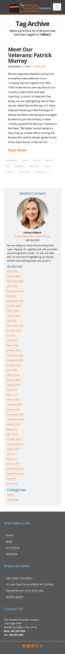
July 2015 (11, 478)
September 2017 (15, 443)
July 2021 (11, 335)
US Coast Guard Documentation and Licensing (29, 584)
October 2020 (14, 364)
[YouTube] (36, 646)
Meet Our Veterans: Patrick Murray (30, 55)
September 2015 (15, 473)
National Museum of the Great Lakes (25, 590)
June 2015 (12, 483)
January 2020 (13, 379)
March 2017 (13, 463)
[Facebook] (24, 646)
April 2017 (12, 458)
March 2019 (13, 399)
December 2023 (15, 300)
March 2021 (13, 345)
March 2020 (13, 374)
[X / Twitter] (28, 646)
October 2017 (14, 439)
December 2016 (15, 468)
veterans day (41, 172)
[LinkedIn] (32, 646)
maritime (37, 161)
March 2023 (13, 310)
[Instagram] (41, 646)
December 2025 (15, 281)
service (47, 166)
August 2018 (13, 424)
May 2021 (12, 340)
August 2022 (13, 315)
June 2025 (12, 286)
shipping (9, 172)
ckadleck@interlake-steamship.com (32, 236)
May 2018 (12, 429)
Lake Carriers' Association (19, 577)
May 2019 (12, 389)
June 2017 (12, 453)
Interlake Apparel (14, 596)
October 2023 (14, 305)
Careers (10, 535)
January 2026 (13, 276)
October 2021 (14, 330)
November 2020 (15, 360)
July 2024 (11, 295)
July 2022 (11, 320)
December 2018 (15, 414)
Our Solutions (13, 547)
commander (11, 161)
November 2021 (15, 325)
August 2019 (13, 384)
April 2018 (12, 434)
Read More (17, 150)
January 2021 (13, 350)
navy (8, 166)
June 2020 (12, 369)
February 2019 (14, 404)
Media (10, 494)
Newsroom (39, 66)
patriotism (34, 166)
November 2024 (15, 290)
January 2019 (13, 409)
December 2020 (15, 355)
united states (24, 172)
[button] (57, 7)
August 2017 (13, 448)
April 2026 (12, 271)
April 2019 (12, 394)
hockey (25, 161)
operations (20, 166)
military (49, 161)
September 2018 (15, 419)
